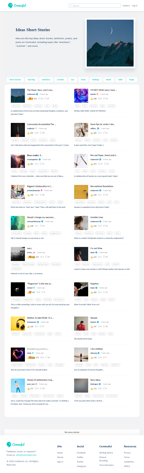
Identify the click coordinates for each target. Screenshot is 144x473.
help (36, 233)
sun (72, 79)
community (39, 334)
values (60, 396)
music (58, 334)
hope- (111, 300)
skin (117, 233)
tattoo (78, 233)
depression (97, 264)
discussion (59, 300)
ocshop (94, 106)
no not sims (112, 396)
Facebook (81, 452)
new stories (98, 396)
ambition (115, 365)
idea (77, 106)
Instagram (81, 466)
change (28, 233)
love (86, 334)
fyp (50, 365)
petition (16, 334)
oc (85, 106)
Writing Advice (106, 452)
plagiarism (28, 300)
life (95, 365)
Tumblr (80, 461)
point (112, 171)
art (77, 171)
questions (80, 202)
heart (78, 334)
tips (105, 140)
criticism (43, 140)
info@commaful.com (26, 454)
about (101, 202)
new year (16, 202)
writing (24, 171)
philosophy (35, 396)
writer (78, 140)
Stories (60, 457)
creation (102, 171)
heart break (17, 365)
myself (115, 264)
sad (77, 264)
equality (16, 264)
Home (60, 452)
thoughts (16, 300)
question (100, 233)
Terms (127, 457)
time (88, 365)
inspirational (48, 396)
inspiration (43, 171)
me (109, 202)
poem (78, 300)
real (110, 334)
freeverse (16, 269)
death (108, 79)
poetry (94, 300)
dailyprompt (43, 264)
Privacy (127, 452)
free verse (56, 264)
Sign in (60, 461)
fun (116, 202)
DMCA (127, 466)
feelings (96, 79)
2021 (52, 202)
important (27, 334)
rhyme (54, 171)
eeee (102, 106)
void (93, 171)
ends (14, 171)
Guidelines (129, 461)
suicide (25, 140)
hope (103, 300)
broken (102, 334)
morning (31, 79)
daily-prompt (28, 264)
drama (15, 140)
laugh (131, 79)
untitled (79, 365)
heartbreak (30, 365)
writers (97, 140)
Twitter (80, 457)
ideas (53, 140)
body (83, 79)
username (17, 233)
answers (91, 202)
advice (114, 140)
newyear (27, 202)
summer (60, 79)
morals (23, 396)
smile (120, 79)
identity (104, 365)
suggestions (55, 233)
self (107, 264)
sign (50, 334)
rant (33, 140)
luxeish (111, 106)
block (87, 140)
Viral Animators (106, 465)
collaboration (40, 202)
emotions (46, 79)
